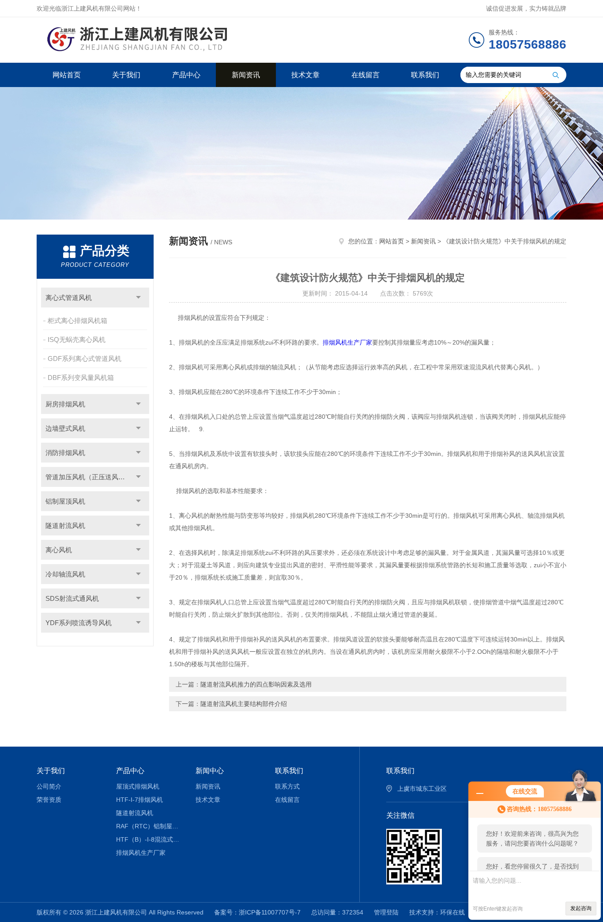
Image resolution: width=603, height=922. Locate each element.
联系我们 (425, 75)
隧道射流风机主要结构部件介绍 (243, 703)
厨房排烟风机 (65, 404)
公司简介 (49, 786)
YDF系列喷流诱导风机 (78, 622)
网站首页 (67, 75)
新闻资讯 (246, 75)
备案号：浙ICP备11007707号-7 (257, 912)
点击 (138, 297)
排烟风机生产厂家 (347, 342)
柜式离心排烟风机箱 (77, 320)
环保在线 (452, 912)
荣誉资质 (49, 799)
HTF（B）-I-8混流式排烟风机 (149, 839)
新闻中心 (210, 770)
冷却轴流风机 (65, 574)
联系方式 (287, 786)
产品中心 (186, 75)
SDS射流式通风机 (72, 598)
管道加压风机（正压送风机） (88, 477)
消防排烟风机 (65, 452)
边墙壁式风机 (65, 428)
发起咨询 (581, 908)
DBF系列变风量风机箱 (81, 377)
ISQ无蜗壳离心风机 (77, 339)
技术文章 (305, 75)
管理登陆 (386, 912)
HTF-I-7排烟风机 (139, 799)
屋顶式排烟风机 (137, 786)
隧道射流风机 (65, 525)
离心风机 (58, 550)
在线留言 (365, 75)
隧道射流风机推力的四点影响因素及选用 (256, 684)
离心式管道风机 (68, 297)
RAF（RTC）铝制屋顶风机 (149, 826)
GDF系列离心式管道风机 (84, 358)
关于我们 (126, 75)
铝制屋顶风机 (65, 501)
